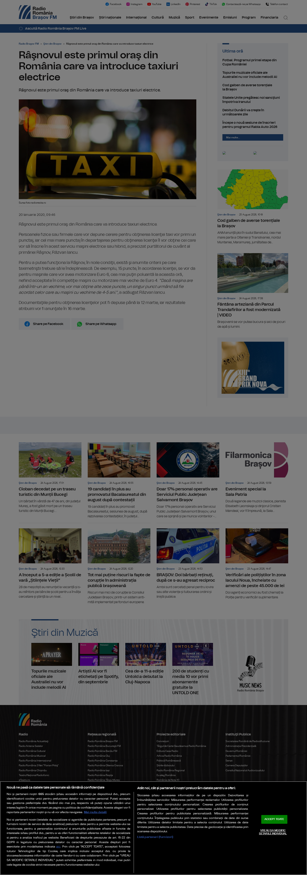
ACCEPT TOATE (274, 819)
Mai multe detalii (95, 812)
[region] (153, 828)
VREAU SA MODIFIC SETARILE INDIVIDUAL (273, 832)
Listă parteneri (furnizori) (155, 837)
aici (58, 846)
